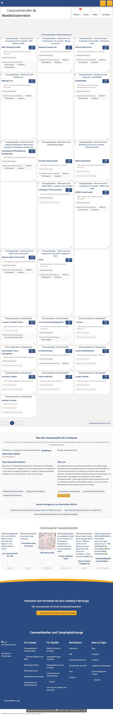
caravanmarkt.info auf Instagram (69, 491)
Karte (86, 14)
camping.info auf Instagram (35, 491)
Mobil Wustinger (46, 351)
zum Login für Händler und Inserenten (56, 689)
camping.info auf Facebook (12, 495)
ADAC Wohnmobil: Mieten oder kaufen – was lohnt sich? (83, 510)
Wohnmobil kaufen (31, 671)
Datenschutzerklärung (77, 660)
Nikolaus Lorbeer (9, 400)
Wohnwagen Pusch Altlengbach (10, 352)
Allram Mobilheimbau (84, 351)
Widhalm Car (7, 81)
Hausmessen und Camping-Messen (30, 684)
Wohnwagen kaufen (31, 665)
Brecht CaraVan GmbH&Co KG (84, 562)
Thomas (79, 322)
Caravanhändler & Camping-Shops (30, 649)
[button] (5, 423)
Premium (72, 677)
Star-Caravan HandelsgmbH (51, 322)
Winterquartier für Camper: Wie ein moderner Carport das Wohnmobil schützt (36, 510)
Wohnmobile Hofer (83, 47)
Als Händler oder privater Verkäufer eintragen (57, 613)
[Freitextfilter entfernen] (103, 3)
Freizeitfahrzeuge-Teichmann (28, 544)
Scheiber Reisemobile (48, 161)
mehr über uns (64, 495)
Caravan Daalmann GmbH (66, 557)
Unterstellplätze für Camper (99, 673)
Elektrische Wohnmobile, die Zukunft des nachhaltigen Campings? (56, 514)
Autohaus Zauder (9, 376)
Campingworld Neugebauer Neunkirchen (14, 152)
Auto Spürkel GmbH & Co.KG (10, 555)
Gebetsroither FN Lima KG (13, 257)
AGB (70, 654)
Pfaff (41, 260)
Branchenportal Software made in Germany (40, 710)
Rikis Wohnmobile (47, 553)
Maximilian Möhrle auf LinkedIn (13, 491)
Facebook (95, 660)
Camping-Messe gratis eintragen (55, 666)
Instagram (95, 654)
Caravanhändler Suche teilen (99, 423)
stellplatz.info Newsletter (101, 666)
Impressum (73, 648)
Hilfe (71, 672)
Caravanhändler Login (11, 701)
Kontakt (52, 682)
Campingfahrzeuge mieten (34, 677)
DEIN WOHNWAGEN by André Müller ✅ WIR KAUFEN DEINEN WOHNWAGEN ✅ (103, 560)
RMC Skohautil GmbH (11, 47)
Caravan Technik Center (12, 322)
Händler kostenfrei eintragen (54, 649)
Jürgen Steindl (81, 376)
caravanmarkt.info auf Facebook (93, 491)
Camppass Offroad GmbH (50, 190)
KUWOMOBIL (81, 81)
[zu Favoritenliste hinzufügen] (3, 40)
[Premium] (108, 530)
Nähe (95, 14)
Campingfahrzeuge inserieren (54, 658)
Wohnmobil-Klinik (83, 161)
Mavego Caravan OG (48, 47)
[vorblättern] (67, 41)
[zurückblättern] (43, 41)
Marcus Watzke (45, 376)
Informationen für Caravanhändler (53, 674)
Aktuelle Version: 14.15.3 (78, 710)
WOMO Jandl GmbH (84, 192)
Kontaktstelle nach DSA (78, 666)
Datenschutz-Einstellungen (6, 655)
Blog (93, 648)
